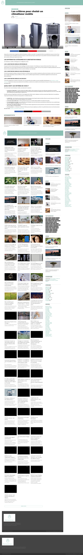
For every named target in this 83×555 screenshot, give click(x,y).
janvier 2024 (47, 306)
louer (57, 227)
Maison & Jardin (48, 293)
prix (55, 220)
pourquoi (53, 219)
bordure (47, 229)
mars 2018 (47, 327)
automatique (56, 226)
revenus (47, 230)
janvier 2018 (47, 329)
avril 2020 (47, 310)
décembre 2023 (48, 307)
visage (70, 102)
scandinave (55, 229)
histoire (66, 95)
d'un (46, 219)
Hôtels (46, 289)
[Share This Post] (23, 50)
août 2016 (47, 332)
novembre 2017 (48, 330)
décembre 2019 (48, 313)
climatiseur (16, 108)
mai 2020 (47, 309)
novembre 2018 (48, 323)
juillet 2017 (47, 331)
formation (51, 222)
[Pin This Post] (32, 50)
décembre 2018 (48, 322)
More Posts (23, 506)
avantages (48, 223)
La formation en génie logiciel (51, 281)
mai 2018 (47, 326)
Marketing (47, 294)
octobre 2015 (48, 335)
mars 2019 (47, 321)
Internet (47, 291)
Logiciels (47, 292)
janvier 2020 (47, 312)
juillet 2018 (47, 324)
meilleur (49, 220)
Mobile (46, 295)
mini (78, 95)
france (55, 222)
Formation (47, 288)
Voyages (47, 300)
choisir (11, 108)
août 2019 (47, 317)
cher (50, 227)
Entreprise (47, 287)
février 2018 (48, 328)
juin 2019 (47, 318)
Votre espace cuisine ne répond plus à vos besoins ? (52, 279)
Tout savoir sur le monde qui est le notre (26, 2)
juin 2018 (47, 325)
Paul (17, 16)
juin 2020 (47, 308)
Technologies (48, 299)
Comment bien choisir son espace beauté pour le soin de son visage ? (51, 126)
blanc (51, 229)
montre (47, 227)
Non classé (47, 295)
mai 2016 (47, 333)
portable (51, 226)
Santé (46, 298)
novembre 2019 (48, 314)
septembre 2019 (48, 316)
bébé (54, 223)
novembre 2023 (48, 307)
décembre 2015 (48, 334)
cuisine (47, 222)
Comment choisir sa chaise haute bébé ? (32, 125)
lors (51, 223)
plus (46, 220)
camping (53, 227)
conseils (77, 88)
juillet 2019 (47, 317)
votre (49, 219)
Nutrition (47, 296)
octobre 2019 (48, 315)
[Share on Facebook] (14, 50)
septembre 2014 (48, 336)
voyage (57, 219)
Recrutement (48, 297)
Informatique (48, 290)
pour (23, 108)
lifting (51, 230)
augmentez (55, 230)
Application (47, 286)
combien (70, 95)
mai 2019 (47, 319)
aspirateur (74, 102)
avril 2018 (47, 326)
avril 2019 (47, 320)
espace (59, 220)
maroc (66, 102)
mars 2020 (47, 311)
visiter (57, 223)
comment (73, 88)
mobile (20, 108)
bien (53, 220)
